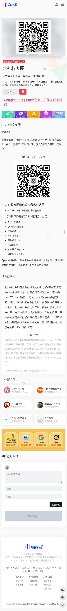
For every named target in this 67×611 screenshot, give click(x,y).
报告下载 (33, 585)
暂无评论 (12, 456)
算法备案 (19, 585)
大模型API (33, 581)
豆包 (47, 567)
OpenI (25, 604)
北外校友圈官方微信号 (21, 84)
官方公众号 (8, 62)
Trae (54, 567)
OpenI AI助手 (12, 567)
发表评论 (56, 504)
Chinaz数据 (18, 297)
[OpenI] (9, 4)
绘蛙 (42, 570)
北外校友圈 (41, 81)
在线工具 (26, 567)
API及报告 (33, 576)
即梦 (35, 570)
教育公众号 (19, 62)
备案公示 (19, 576)
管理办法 (19, 581)
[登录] (56, 5)
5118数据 (43, 292)
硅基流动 (37, 567)
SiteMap (52, 604)
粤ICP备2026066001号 (38, 604)
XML (59, 604)
